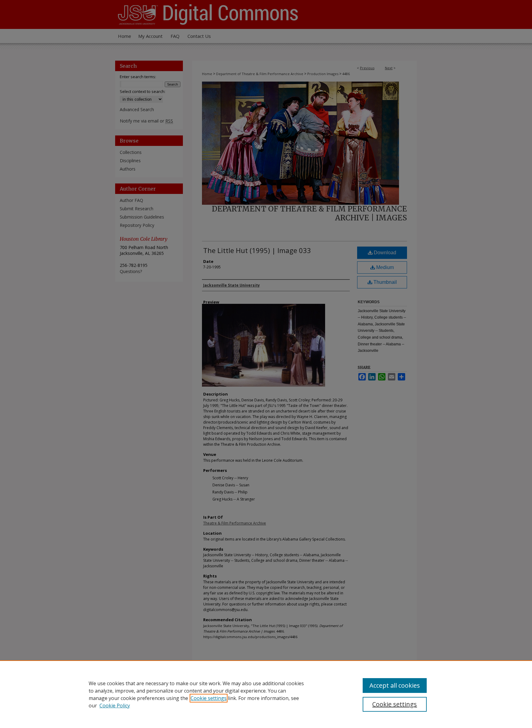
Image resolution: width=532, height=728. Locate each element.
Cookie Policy (114, 705)
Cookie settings (209, 698)
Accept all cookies (394, 685)
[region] (266, 694)
